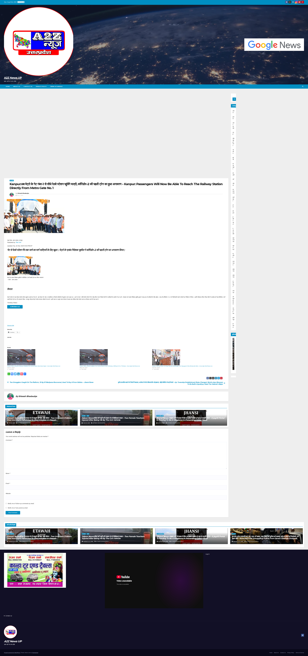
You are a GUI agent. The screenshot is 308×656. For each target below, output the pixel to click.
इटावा (8, 415)
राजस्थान (233, 263)
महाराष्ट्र (233, 247)
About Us (16, 86)
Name (8, 473)
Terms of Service (56, 86)
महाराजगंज (233, 239)
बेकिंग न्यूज (233, 220)
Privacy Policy (41, 86)
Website (8, 493)
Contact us (8, 616)
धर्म (233, 179)
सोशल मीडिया (233, 300)
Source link (10, 325)
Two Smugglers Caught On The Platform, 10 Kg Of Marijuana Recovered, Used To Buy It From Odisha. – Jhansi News (51, 382)
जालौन (88, 415)
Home (8, 86)
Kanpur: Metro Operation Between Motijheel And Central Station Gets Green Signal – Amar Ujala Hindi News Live (33, 366)
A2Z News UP (13, 77)
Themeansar (35, 652)
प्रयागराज (233, 191)
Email (8, 483)
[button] (302, 86)
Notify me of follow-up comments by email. (21, 503)
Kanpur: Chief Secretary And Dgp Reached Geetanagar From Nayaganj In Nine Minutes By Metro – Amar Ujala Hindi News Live (182, 366)
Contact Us (28, 86)
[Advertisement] (116, 105)
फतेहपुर (233, 199)
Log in (207, 554)
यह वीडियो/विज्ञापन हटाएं (15, 306)
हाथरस (233, 325)
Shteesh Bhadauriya (23, 193)
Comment (9, 440)
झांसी (162, 415)
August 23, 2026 (13, 541)
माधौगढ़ (233, 255)
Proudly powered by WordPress (12, 652)
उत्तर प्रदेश (11, 180)
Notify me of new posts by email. (18, 508)
